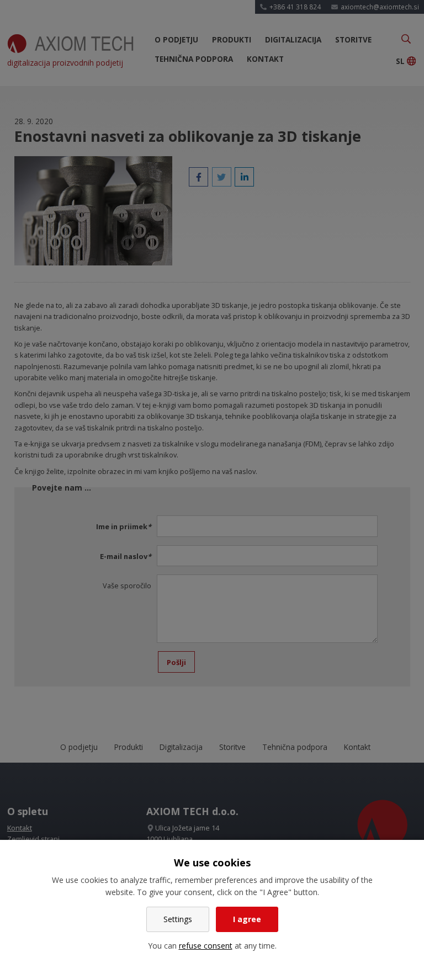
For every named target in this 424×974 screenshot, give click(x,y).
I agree (247, 919)
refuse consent (205, 945)
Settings (177, 919)
